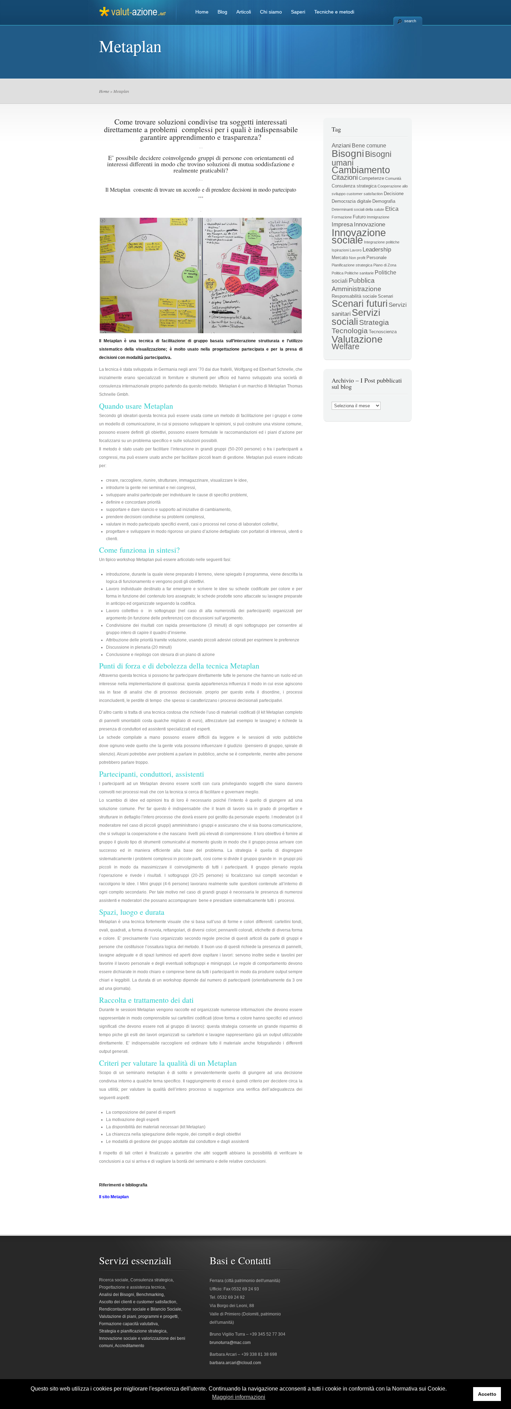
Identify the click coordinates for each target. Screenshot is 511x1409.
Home (202, 12)
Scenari (385, 296)
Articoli (243, 12)
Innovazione (369, 224)
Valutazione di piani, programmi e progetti (138, 1316)
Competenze (371, 178)
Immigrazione (378, 217)
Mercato (340, 257)
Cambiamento (361, 170)
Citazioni (345, 177)
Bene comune (369, 146)
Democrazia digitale (351, 201)
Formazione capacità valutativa (128, 1323)
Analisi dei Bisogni (116, 1294)
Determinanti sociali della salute (358, 209)
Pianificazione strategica (352, 265)
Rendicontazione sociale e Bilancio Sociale (140, 1309)
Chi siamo (271, 12)
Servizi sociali (356, 317)
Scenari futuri (360, 303)
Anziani (341, 145)
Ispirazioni (340, 250)
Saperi (298, 12)
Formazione (342, 217)
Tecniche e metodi (334, 12)
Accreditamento (129, 1345)
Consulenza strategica (354, 186)
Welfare (345, 346)
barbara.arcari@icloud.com (235, 1362)
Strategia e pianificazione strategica (133, 1331)
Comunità (393, 178)
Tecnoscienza (383, 331)
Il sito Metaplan (114, 1196)
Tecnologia (350, 331)
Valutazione (357, 339)
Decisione (394, 193)
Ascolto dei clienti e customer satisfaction (137, 1301)
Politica (337, 273)
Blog (222, 12)
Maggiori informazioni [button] (238, 1397)
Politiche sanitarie (359, 273)
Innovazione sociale (359, 236)
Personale (376, 257)
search (410, 21)
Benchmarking (150, 1294)
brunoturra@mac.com (230, 1342)
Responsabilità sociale (354, 296)
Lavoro (356, 250)
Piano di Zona (384, 265)
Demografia (383, 201)
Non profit (357, 258)
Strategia (374, 322)
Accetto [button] (487, 1394)
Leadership (377, 249)
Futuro (359, 216)
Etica (391, 208)
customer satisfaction (365, 194)
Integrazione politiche (381, 242)
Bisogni (348, 153)
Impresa (342, 224)
